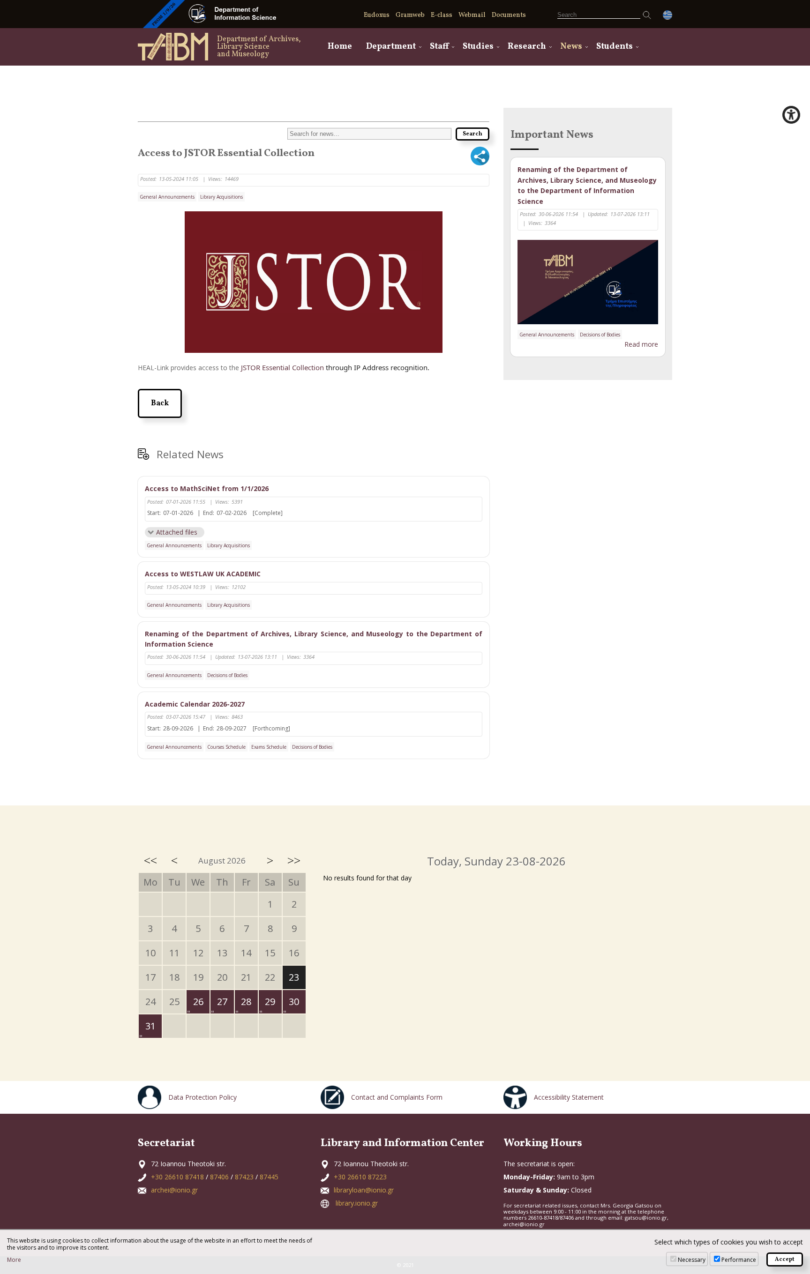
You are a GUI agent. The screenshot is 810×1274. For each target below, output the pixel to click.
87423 (244, 1176)
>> (293, 860)
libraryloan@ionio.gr (364, 1189)
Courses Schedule (226, 747)
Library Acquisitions (221, 197)
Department (391, 46)
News (571, 46)
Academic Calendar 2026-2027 (195, 704)
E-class (441, 15)
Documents (509, 15)
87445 (269, 1176)
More (14, 1260)
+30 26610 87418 (177, 1176)
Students (614, 46)
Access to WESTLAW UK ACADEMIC (203, 573)
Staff (439, 46)
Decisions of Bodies (227, 675)
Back (160, 403)
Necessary (691, 1260)
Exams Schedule (268, 747)
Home (340, 46)
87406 (219, 1176)
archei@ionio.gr (174, 1189)
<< (150, 860)
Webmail (472, 15)
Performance (738, 1260)
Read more (641, 344)
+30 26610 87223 (360, 1176)
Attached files (176, 532)
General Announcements (167, 197)
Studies (478, 46)
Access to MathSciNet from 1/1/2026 (207, 488)
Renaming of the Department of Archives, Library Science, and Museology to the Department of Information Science (313, 638)
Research (527, 46)
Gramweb (410, 15)
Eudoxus (377, 15)
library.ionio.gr (357, 1203)
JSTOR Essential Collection (282, 367)
